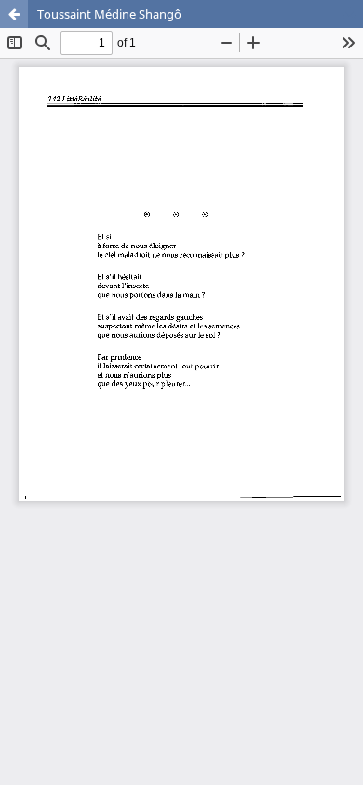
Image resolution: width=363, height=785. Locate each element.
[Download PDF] (349, 14)
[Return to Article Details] (14, 14)
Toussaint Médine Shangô (109, 14)
